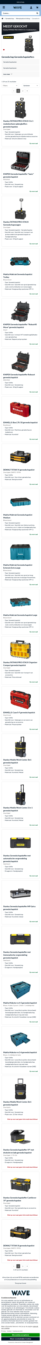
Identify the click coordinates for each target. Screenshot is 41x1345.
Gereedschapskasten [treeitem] (10, 62)
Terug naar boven (20, 1283)
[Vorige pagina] (14, 91)
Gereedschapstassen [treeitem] (10, 68)
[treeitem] (20, 74)
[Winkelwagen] (37, 7)
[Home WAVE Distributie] (17, 7)
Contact (20, 2)
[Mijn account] (31, 7)
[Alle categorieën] (4, 7)
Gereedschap (9, 18)
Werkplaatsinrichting (23, 18)
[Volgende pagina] (27, 91)
